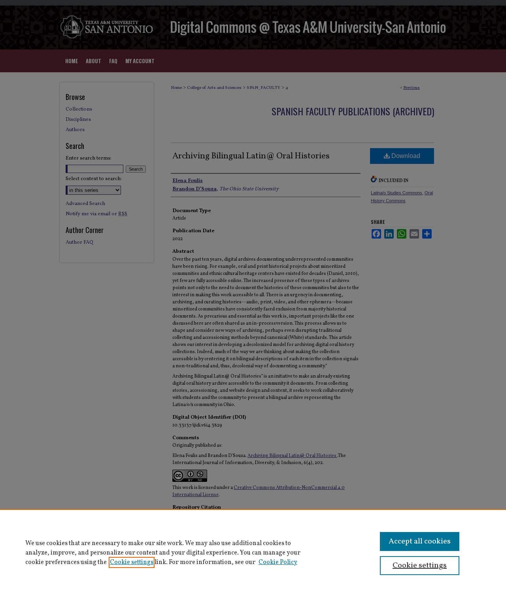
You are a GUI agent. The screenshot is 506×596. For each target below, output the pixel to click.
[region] (253, 552)
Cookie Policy (278, 562)
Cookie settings (131, 562)
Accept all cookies (420, 541)
